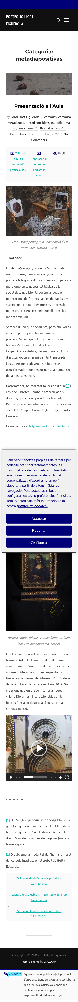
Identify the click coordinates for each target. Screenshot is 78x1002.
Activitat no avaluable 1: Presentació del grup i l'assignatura (39, 897)
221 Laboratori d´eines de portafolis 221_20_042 (38, 880)
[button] (39, 748)
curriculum (25, 128)
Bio (14, 128)
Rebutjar (39, 530)
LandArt (60, 128)
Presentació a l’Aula (39, 106)
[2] (67, 386)
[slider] (35, 777)
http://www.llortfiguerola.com (50, 426)
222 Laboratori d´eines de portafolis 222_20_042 (38, 913)
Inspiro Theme (31, 961)
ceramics (50, 117)
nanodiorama (60, 122)
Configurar (39, 542)
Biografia (46, 128)
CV (36, 128)
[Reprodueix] (11, 777)
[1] (21, 310)
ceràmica (64, 117)
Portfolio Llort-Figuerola (20, 20)
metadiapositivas (38, 122)
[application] (39, 748)
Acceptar (39, 518)
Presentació (18, 134)
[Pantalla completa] (67, 777)
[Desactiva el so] (60, 777)
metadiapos (15, 122)
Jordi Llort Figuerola (25, 117)
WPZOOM (50, 961)
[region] (39, 500)
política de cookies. (32, 506)
